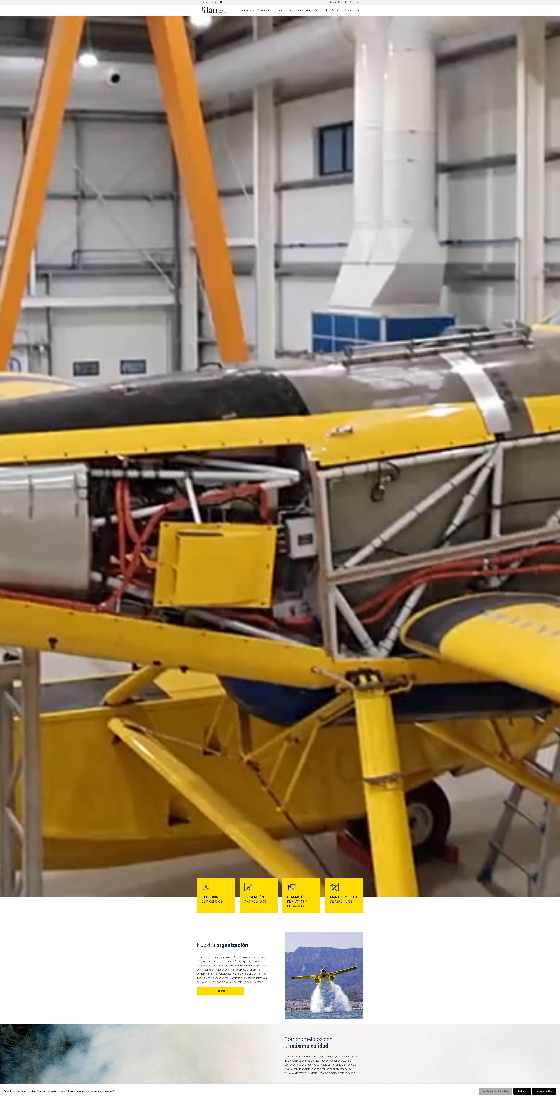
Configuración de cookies (495, 1091)
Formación (278, 10)
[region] (280, 1090)
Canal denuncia (352, 10)
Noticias (332, 2)
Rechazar (522, 1091)
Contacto (336, 10)
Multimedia (342, 2)
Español (353, 2)
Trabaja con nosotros (298, 10)
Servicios (262, 10)
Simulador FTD (321, 10)
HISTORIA (220, 991)
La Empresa (245, 10)
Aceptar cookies (544, 1091)
